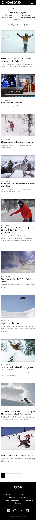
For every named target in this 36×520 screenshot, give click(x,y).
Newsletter (26, 495)
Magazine (23, 498)
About (7, 495)
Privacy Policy (27, 500)
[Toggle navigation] (32, 3)
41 (17, 475)
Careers (18, 503)
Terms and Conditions (11, 500)
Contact (16, 495)
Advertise (13, 498)
